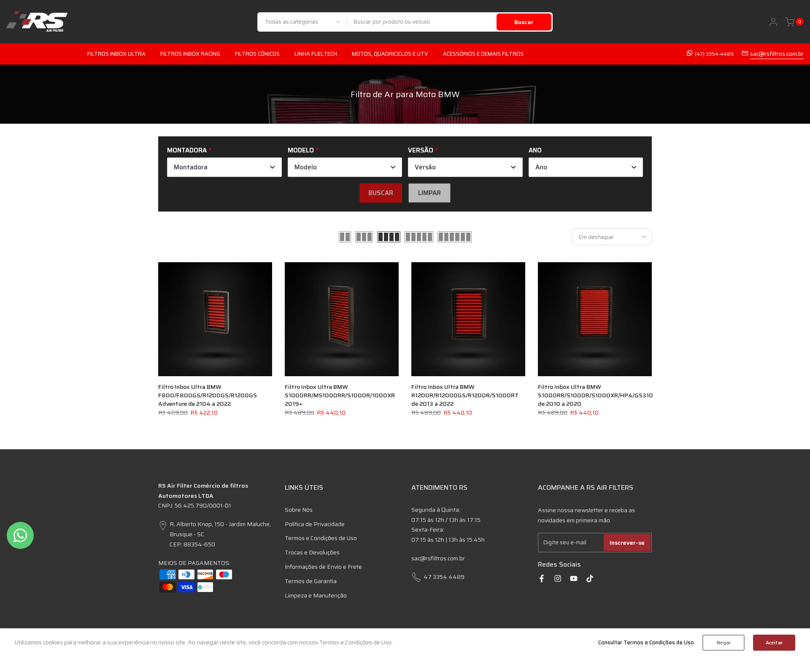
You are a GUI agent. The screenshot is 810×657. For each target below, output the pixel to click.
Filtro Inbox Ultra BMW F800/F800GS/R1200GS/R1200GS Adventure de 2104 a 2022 (207, 395)
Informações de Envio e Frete (323, 566)
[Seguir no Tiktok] (590, 578)
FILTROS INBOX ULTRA (116, 53)
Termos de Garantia (311, 581)
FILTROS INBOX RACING (190, 53)
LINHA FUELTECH (315, 53)
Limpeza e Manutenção (316, 595)
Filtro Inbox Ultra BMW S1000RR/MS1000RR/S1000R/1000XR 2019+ (340, 395)
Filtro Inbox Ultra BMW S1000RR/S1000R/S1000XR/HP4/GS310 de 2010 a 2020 (595, 395)
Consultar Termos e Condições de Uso (646, 642)
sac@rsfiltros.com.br (777, 53)
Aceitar (774, 642)
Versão (420, 150)
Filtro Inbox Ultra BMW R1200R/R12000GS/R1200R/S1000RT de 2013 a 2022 (464, 395)
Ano (535, 150)
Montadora (187, 150)
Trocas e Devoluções (312, 552)
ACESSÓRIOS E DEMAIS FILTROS (483, 53)
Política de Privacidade (315, 524)
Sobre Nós (299, 509)
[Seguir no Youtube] (574, 578)
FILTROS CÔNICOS (257, 53)
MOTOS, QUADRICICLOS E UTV (390, 53)
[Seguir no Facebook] (541, 578)
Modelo (301, 150)
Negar (724, 642)
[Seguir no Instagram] (558, 578)
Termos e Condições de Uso (321, 538)
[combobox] (422, 22)
